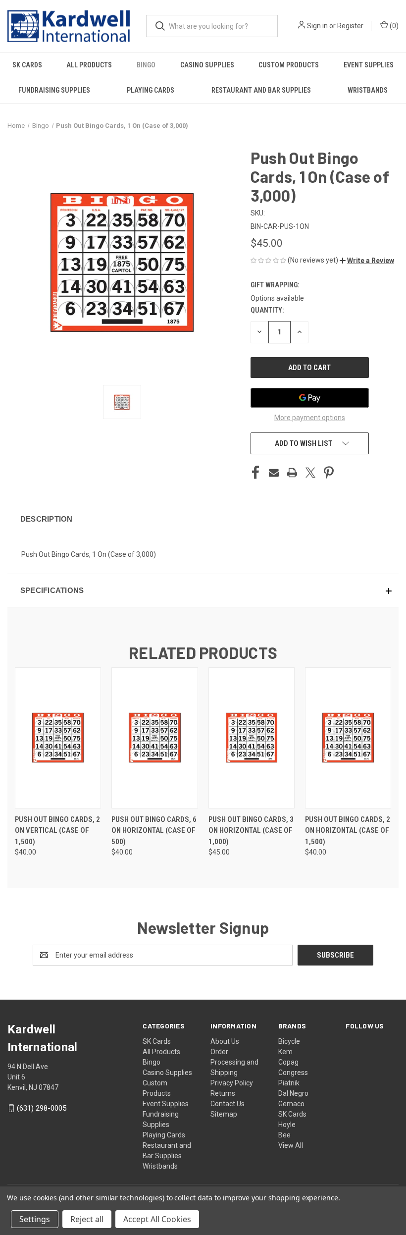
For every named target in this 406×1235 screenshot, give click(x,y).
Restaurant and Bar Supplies (261, 90)
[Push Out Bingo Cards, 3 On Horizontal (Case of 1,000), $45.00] (251, 737)
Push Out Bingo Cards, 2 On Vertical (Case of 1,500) (57, 830)
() (393, 26)
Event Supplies (369, 65)
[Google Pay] (310, 398)
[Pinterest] (329, 473)
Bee (284, 1135)
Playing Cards (150, 90)
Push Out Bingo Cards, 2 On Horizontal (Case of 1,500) (347, 830)
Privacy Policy (231, 1083)
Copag (288, 1062)
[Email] (274, 473)
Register (350, 26)
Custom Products (288, 65)
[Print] (292, 473)
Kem (285, 1052)
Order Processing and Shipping (234, 1062)
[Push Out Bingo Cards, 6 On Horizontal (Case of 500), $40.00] (154, 737)
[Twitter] (310, 473)
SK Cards (27, 65)
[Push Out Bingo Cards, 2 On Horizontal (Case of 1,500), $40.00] (348, 737)
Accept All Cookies (157, 1219)
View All (290, 1145)
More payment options (309, 418)
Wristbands (368, 90)
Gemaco (291, 1104)
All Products (89, 65)
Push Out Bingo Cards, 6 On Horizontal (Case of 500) (154, 830)
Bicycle (289, 1041)
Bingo (146, 65)
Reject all (86, 1219)
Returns (222, 1093)
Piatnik (289, 1083)
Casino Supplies (207, 65)
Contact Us (227, 1104)
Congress (293, 1072)
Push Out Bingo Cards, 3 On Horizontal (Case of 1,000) (251, 830)
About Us (224, 1041)
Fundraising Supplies (54, 90)
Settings (34, 1219)
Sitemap (223, 1114)
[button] (367, 261)
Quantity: (267, 310)
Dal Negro (293, 1093)
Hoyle (287, 1124)
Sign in (317, 26)
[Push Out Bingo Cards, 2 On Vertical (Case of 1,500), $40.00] (58, 737)
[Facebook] (255, 473)
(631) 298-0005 (41, 1108)
